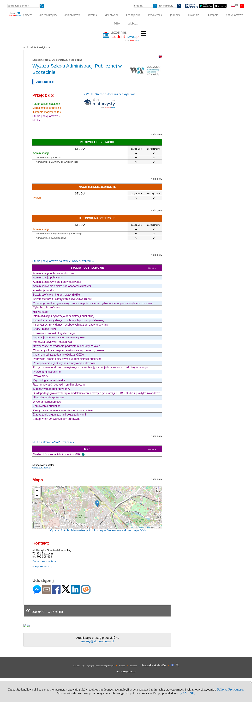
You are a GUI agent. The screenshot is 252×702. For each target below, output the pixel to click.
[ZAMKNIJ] (187, 693)
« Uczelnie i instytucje (36, 47)
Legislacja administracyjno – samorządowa (59, 337)
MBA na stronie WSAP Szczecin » (53, 442)
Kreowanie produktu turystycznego (54, 333)
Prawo (37, 197)
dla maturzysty (48, 15)
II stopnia (193, 15)
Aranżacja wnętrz (43, 290)
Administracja (41, 153)
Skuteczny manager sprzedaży (51, 388)
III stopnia (212, 15)
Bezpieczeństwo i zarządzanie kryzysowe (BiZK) (62, 298)
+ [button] (37, 490)
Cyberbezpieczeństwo (46, 307)
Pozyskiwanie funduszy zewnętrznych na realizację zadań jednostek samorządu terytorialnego (90, 367)
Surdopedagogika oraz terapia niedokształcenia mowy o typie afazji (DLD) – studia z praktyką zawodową (96, 393)
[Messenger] (37, 592)
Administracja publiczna (48, 157)
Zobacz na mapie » (44, 561)
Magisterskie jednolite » (46, 107)
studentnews (72, 15)
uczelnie (92, 15)
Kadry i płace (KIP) (44, 328)
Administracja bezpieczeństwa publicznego (59, 233)
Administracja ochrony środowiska (54, 273)
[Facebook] (56, 592)
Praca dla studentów (153, 665)
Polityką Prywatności (230, 689)
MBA (117, 23)
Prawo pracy (40, 376)
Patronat (133, 666)
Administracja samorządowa (51, 237)
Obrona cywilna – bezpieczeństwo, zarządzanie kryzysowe (68, 350)
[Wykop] (86, 592)
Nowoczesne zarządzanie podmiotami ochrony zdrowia (66, 346)
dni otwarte (112, 15)
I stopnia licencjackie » (46, 103)
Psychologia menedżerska (49, 380)
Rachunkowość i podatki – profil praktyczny (59, 384)
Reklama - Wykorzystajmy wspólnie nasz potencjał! (93, 666)
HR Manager (41, 311)
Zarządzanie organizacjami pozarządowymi (59, 414)
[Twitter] (66, 591)
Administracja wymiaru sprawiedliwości (57, 161)
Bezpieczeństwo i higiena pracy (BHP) (56, 294)
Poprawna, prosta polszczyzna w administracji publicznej (67, 358)
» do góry (156, 134)
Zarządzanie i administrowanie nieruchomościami (63, 410)
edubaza (133, 23)
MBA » (36, 120)
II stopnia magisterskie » (47, 112)
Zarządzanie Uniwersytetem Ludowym (56, 418)
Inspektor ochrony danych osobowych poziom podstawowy (68, 320)
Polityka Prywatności (126, 671)
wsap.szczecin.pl (45, 81)
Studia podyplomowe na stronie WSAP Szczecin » (63, 261)
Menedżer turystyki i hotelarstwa (52, 341)
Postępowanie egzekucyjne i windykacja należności (64, 363)
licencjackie (133, 15)
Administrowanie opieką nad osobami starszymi (62, 286)
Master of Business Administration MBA (57, 454)
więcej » (152, 268)
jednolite (175, 15)
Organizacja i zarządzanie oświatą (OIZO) (58, 354)
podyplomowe (234, 15)
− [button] (37, 495)
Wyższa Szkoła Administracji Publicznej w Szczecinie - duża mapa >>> (97, 530)
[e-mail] (46, 592)
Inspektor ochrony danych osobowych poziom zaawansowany (70, 324)
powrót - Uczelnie (44, 610)
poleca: (27, 15)
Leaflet (131, 527)
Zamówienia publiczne (47, 406)
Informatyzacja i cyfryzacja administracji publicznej (63, 316)
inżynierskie (155, 15)
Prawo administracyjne (47, 371)
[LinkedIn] (75, 592)
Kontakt (122, 666)
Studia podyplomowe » (46, 116)
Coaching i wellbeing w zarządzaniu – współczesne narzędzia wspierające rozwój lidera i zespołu (92, 303)
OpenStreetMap (144, 527)
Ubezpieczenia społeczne (48, 397)
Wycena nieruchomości (47, 401)
